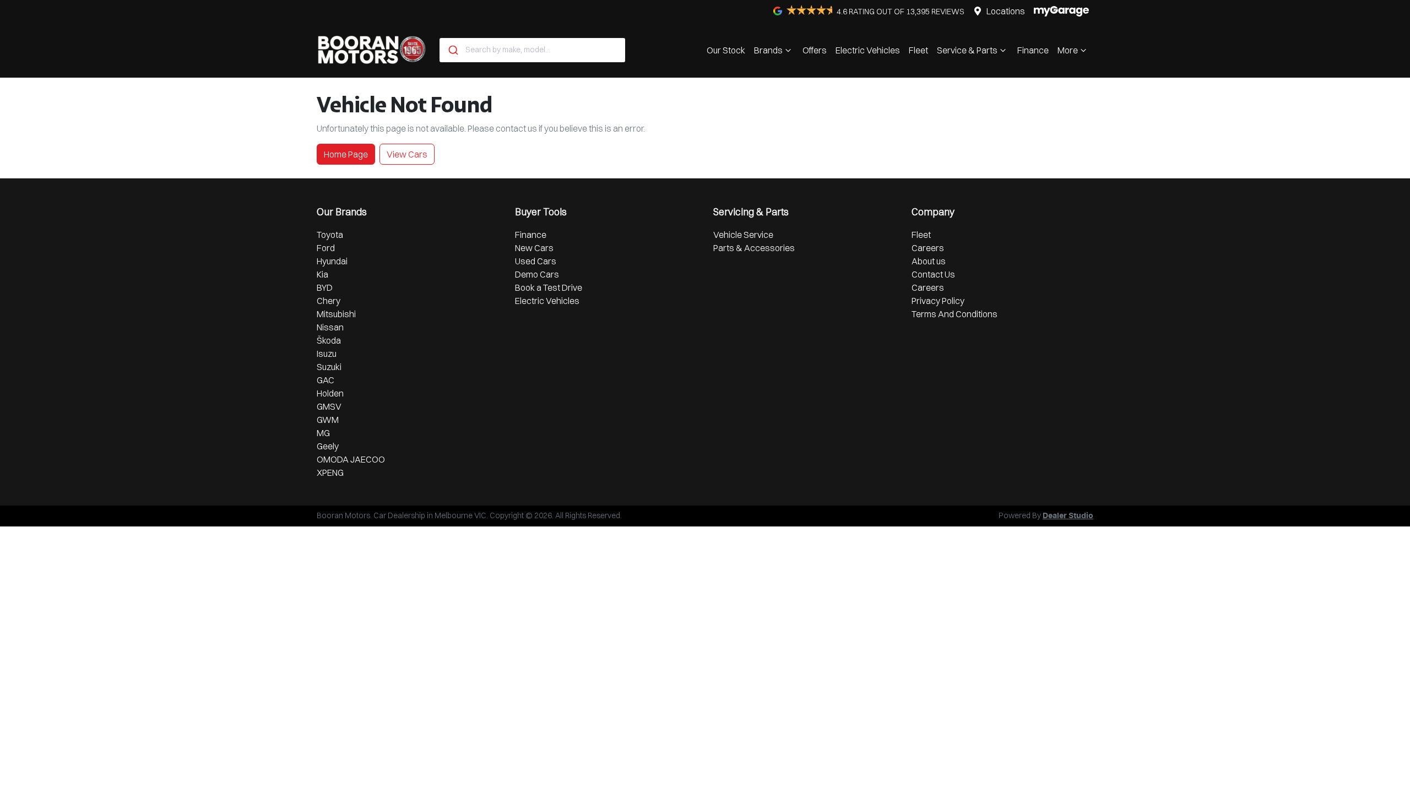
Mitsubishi (336, 313)
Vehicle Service (743, 234)
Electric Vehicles (868, 50)
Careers (928, 247)
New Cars (534, 247)
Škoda (329, 340)
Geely (328, 446)
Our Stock (726, 50)
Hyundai (332, 261)
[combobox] (532, 50)
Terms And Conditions (954, 313)
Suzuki (329, 366)
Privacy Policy (938, 300)
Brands (768, 50)
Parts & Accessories (754, 247)
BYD (325, 287)
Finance (1033, 50)
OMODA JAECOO (351, 459)
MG (323, 432)
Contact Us (933, 274)
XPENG (330, 472)
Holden (330, 393)
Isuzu (327, 353)
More (1068, 50)
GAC (325, 379)
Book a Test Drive (548, 287)
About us (929, 261)
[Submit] (452, 50)
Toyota (330, 234)
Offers (814, 50)
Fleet (918, 50)
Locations (1005, 11)
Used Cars (535, 261)
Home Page (346, 154)
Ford (326, 247)
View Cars (407, 154)
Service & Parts (967, 50)
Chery (328, 300)
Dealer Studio (1068, 516)
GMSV (329, 406)
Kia (322, 274)
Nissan (330, 327)
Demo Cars (537, 274)
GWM (328, 419)
